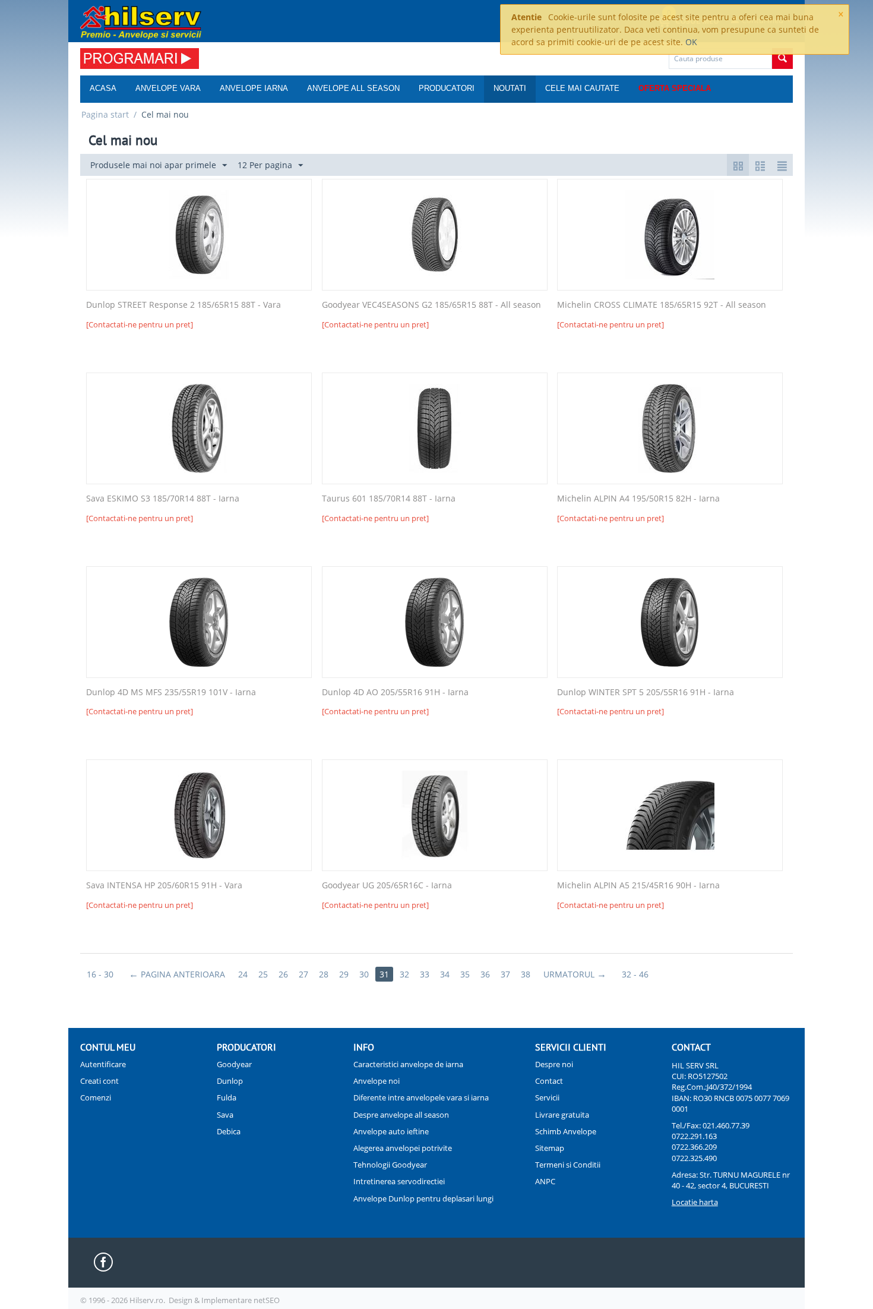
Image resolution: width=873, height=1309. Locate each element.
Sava (225, 1114)
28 (323, 974)
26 (283, 974)
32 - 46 (635, 974)
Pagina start (105, 114)
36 (485, 974)
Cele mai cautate (582, 88)
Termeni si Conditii (567, 1164)
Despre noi (554, 1064)
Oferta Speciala (674, 88)
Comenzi (95, 1097)
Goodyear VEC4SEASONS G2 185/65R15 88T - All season (431, 305)
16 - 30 (100, 974)
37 (505, 974)
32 (404, 974)
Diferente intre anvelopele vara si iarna (421, 1097)
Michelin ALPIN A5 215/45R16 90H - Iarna (638, 886)
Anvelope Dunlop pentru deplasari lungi (423, 1198)
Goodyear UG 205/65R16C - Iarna (387, 886)
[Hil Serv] (140, 22)
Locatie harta (695, 1202)
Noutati (510, 88)
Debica (229, 1131)
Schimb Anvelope (565, 1131)
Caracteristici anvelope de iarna (408, 1064)
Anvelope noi (376, 1080)
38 (525, 974)
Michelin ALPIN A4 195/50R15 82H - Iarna (638, 499)
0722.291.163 (694, 1136)
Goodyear (234, 1064)
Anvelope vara (168, 88)
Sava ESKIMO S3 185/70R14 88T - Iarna (162, 499)
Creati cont (99, 1080)
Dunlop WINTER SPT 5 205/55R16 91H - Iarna (645, 692)
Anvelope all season (353, 88)
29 (344, 974)
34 (445, 974)
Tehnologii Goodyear (390, 1164)
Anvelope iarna (254, 88)
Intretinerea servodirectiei (399, 1181)
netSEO (267, 1300)
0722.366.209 (694, 1146)
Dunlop (230, 1080)
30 (364, 974)
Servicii (547, 1097)
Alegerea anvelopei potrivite (402, 1148)
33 (424, 974)
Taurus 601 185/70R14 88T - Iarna (389, 499)
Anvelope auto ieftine (391, 1131)
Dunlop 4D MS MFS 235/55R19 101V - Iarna (171, 692)
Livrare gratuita (562, 1114)
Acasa (103, 88)
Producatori (447, 88)
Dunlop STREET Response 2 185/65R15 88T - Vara (183, 305)
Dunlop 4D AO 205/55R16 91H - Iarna (395, 692)
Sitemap (549, 1148)
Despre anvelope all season (401, 1114)
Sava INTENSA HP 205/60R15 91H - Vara (164, 886)
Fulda (226, 1097)
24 (243, 974)
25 (263, 974)
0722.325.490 (694, 1158)
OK (691, 42)
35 (465, 974)
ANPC (545, 1181)
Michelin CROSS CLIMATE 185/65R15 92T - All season (661, 305)
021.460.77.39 (726, 1125)
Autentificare (103, 1064)
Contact (549, 1080)
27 (303, 974)
